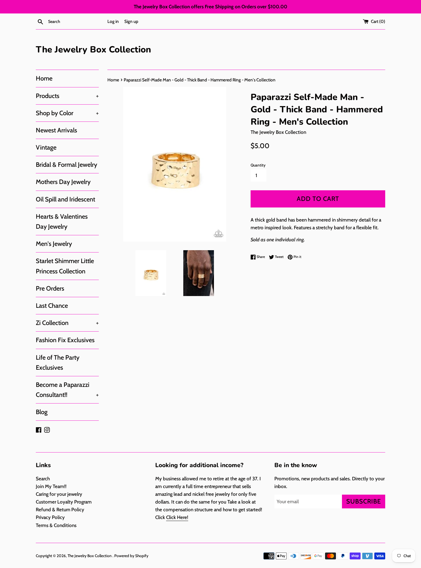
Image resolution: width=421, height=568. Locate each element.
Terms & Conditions (56, 525)
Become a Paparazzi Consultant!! (67, 390)
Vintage (46, 147)
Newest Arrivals (56, 130)
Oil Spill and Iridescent (65, 199)
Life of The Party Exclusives (57, 362)
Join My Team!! (51, 486)
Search (43, 478)
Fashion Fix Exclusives (65, 340)
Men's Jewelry (54, 244)
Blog (42, 412)
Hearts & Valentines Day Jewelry (62, 221)
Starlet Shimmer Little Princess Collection (65, 266)
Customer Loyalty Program (64, 502)
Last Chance (52, 306)
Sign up (131, 21)
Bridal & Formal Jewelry (66, 165)
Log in (113, 21)
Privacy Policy (50, 517)
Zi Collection (67, 323)
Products (67, 96)
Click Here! (177, 517)
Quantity (258, 165)
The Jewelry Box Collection (93, 50)
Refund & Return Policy (60, 509)
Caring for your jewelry (59, 494)
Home (44, 78)
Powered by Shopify (131, 555)
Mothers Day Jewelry (63, 182)
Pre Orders (50, 288)
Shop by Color (67, 113)
